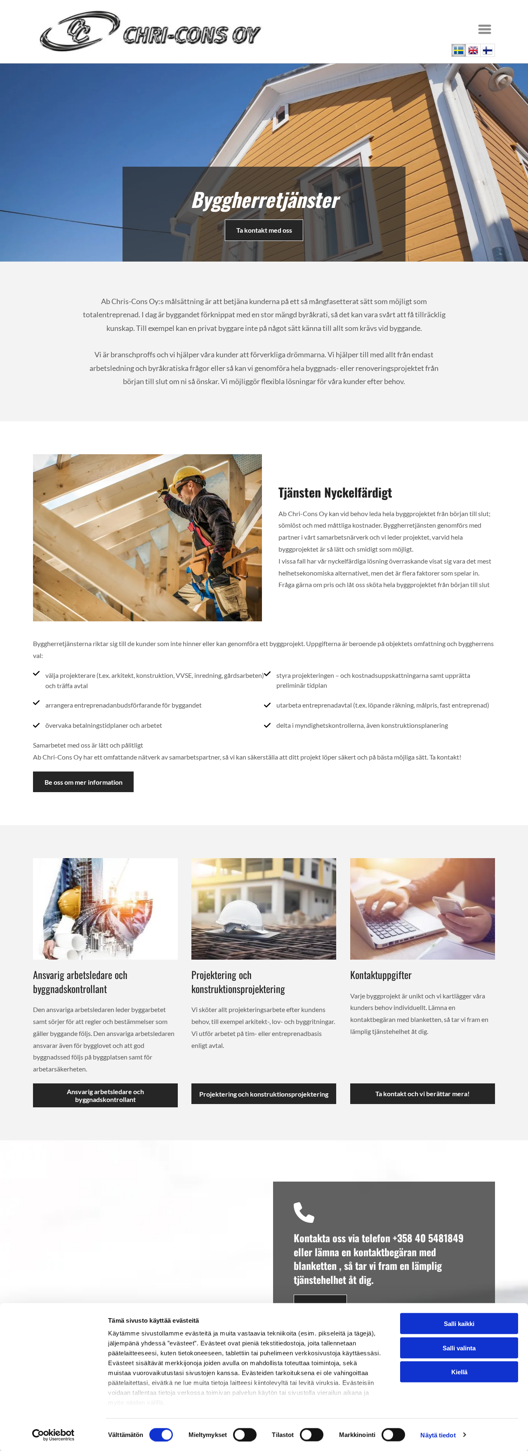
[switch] (245, 1434)
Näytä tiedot (437, 1434)
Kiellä (459, 1372)
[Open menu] (484, 29)
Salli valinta (459, 1347)
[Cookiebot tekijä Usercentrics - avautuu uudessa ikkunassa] (53, 1435)
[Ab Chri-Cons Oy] (105, 909)
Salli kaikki (459, 1323)
